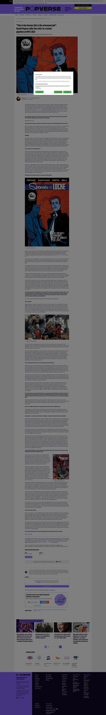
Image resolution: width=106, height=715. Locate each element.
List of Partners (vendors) (38, 88)
